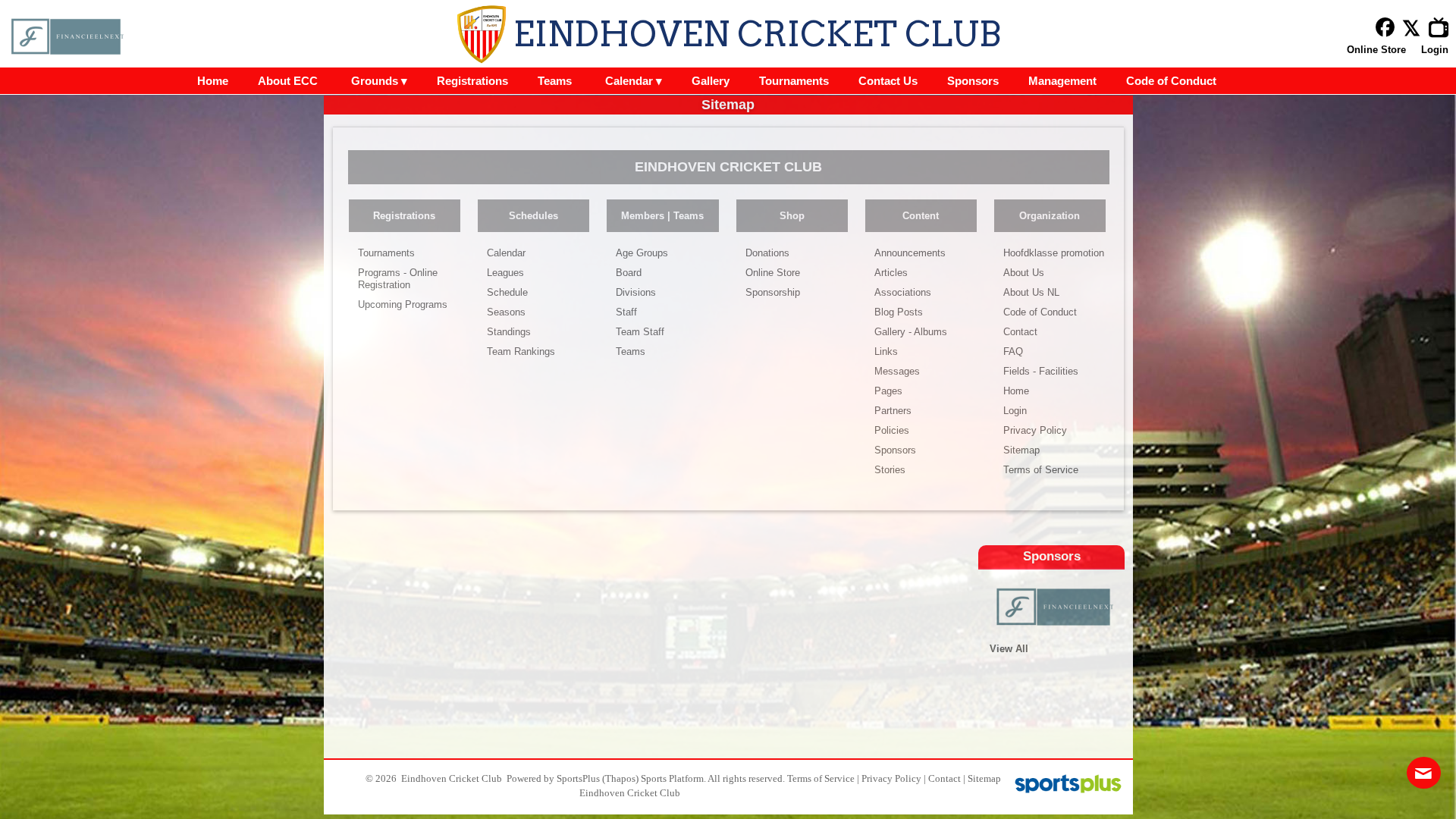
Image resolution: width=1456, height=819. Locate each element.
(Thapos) (620, 778)
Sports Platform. (673, 778)
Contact (944, 778)
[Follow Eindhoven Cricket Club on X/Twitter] (1415, 27)
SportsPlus (578, 778)
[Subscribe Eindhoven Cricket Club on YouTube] (1442, 28)
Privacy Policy (891, 778)
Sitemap (984, 778)
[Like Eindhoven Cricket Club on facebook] (1385, 27)
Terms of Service (821, 778)
